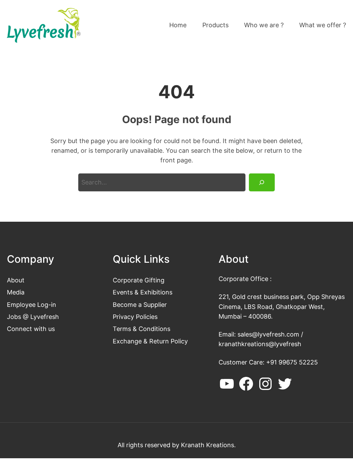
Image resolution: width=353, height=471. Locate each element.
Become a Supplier (140, 304)
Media (15, 292)
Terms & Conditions (141, 328)
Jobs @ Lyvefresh (33, 316)
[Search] (262, 182)
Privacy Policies (135, 316)
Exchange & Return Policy (150, 341)
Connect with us (31, 328)
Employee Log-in (31, 304)
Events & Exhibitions (142, 292)
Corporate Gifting (138, 280)
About (15, 280)
